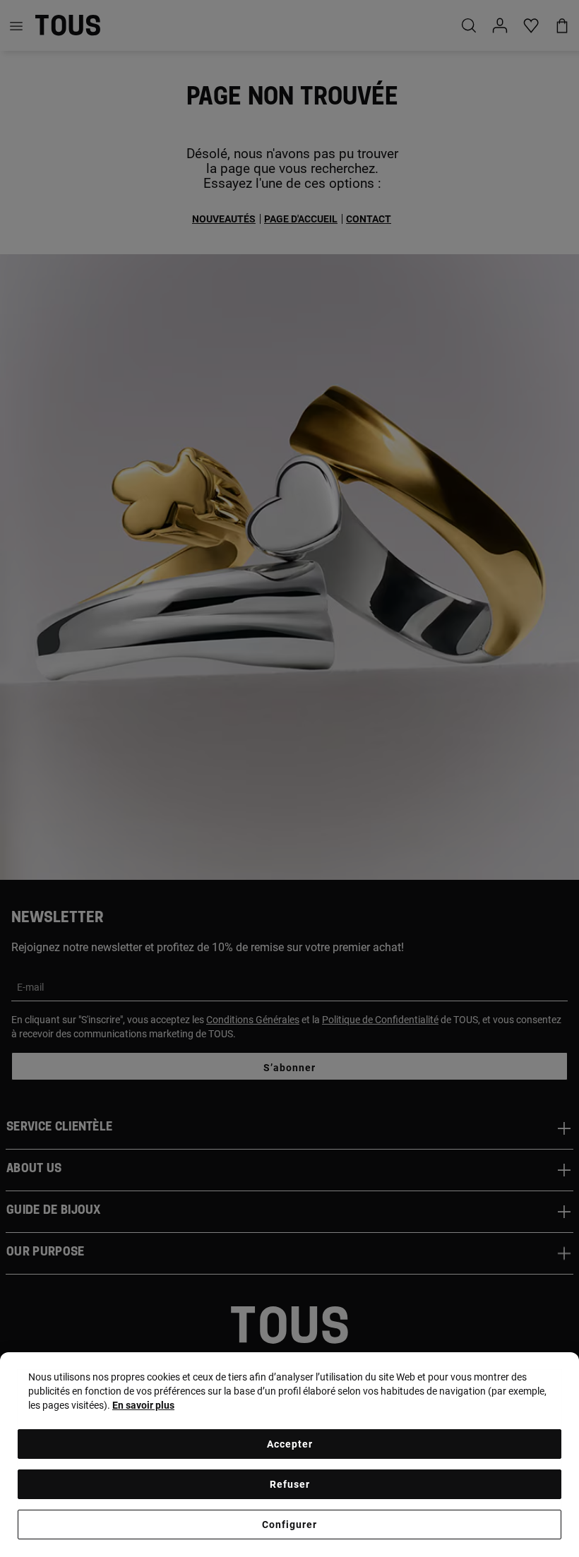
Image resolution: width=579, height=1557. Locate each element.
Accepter (290, 1444)
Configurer (289, 1524)
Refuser (290, 1484)
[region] (289, 1454)
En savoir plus (143, 1405)
